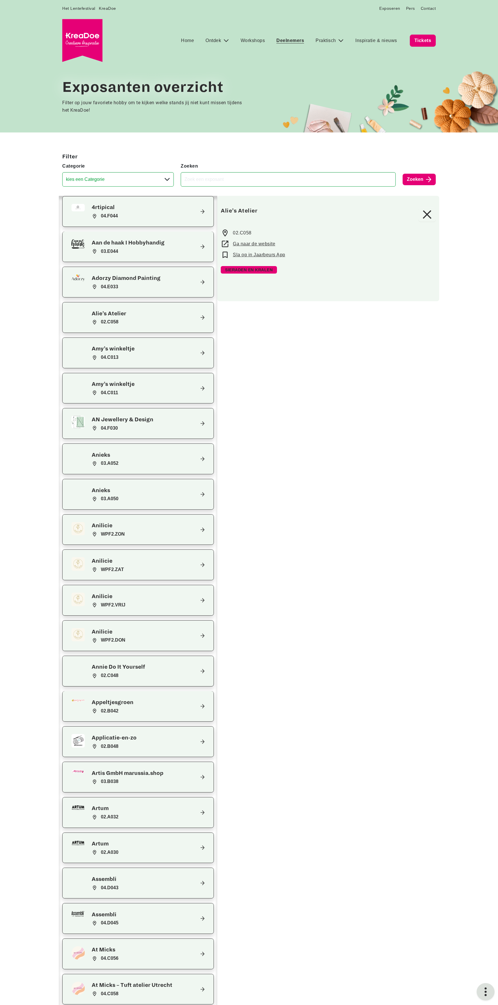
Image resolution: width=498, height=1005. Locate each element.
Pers (410, 8)
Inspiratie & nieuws (376, 40)
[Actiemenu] (486, 991)
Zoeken (189, 166)
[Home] (82, 40)
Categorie (73, 166)
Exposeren (389, 8)
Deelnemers (290, 40)
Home (187, 40)
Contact (428, 8)
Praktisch (326, 40)
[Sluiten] (427, 214)
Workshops (253, 40)
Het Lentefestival (78, 8)
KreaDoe (107, 8)
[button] (138, 211)
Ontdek (213, 40)
